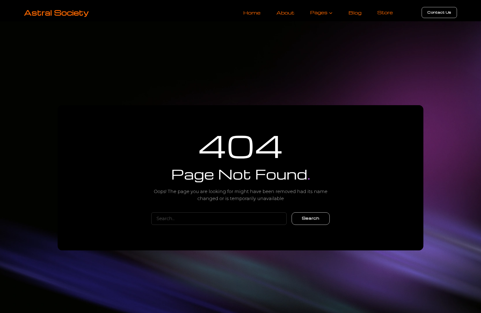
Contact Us (439, 12)
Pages (318, 12)
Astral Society (56, 12)
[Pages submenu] (330, 12)
